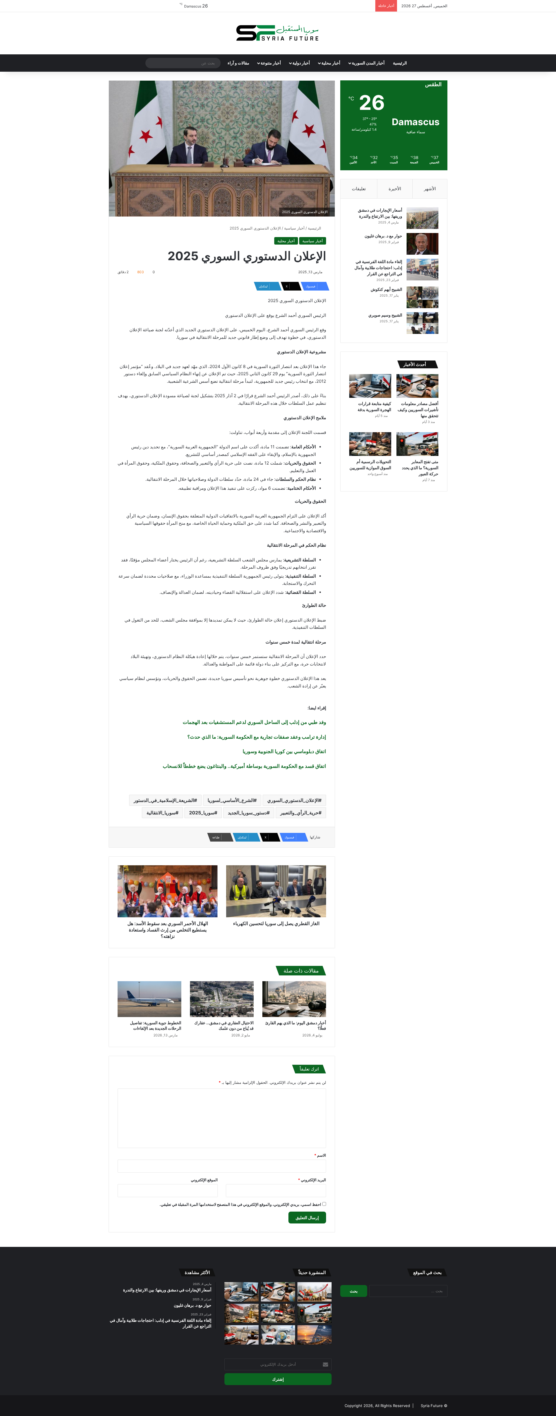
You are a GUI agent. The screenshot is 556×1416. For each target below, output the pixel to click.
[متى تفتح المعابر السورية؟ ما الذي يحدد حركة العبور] (417, 444)
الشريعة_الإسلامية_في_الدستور (164, 800)
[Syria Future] (278, 33)
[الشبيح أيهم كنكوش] (422, 297)
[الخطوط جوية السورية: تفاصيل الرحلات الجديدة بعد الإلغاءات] (149, 999)
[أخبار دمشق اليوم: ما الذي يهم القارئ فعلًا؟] (294, 999)
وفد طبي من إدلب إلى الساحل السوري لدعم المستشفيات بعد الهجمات (254, 722)
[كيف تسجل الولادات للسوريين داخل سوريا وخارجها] (278, 1335)
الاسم (320, 1155)
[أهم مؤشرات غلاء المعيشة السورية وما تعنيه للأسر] (314, 1292)
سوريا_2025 (201, 813)
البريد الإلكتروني (312, 1179)
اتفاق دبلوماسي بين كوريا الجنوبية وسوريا (284, 751)
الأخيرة (395, 188)
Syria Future (432, 1405)
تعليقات (359, 188)
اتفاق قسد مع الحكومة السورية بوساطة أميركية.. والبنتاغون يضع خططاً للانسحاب (244, 766)
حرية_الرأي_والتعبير (299, 813)
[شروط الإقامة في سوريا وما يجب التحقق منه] (241, 1335)
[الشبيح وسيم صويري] (422, 323)
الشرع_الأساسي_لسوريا (231, 800)
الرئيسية (400, 62)
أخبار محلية (330, 62)
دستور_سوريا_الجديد (247, 813)
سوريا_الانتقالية (161, 813)
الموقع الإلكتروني (204, 1179)
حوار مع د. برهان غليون (383, 235)
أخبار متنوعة (271, 62)
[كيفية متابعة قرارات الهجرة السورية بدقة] (370, 386)
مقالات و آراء (238, 62)
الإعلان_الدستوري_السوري (293, 800)
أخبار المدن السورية (368, 62)
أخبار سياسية (294, 228)
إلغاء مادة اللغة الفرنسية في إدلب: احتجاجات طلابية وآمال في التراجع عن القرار (378, 267)
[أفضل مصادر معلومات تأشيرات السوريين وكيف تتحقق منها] (417, 386)
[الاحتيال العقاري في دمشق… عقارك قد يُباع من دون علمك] (222, 999)
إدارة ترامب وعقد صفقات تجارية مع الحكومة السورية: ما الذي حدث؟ (256, 737)
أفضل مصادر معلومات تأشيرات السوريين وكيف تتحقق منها (418, 409)
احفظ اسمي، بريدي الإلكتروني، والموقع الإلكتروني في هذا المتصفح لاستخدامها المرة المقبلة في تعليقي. (240, 1204)
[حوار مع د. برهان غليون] (422, 244)
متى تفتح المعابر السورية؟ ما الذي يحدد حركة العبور (420, 467)
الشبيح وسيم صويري (385, 315)
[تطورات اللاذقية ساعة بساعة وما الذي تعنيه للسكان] (314, 1335)
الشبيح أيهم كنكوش (386, 289)
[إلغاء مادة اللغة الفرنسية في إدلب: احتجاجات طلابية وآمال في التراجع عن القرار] (422, 269)
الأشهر (430, 188)
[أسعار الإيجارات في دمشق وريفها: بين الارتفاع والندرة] (422, 218)
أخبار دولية (301, 62)
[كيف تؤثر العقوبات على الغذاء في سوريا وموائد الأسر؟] (241, 1313)
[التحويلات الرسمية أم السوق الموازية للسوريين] (370, 444)
